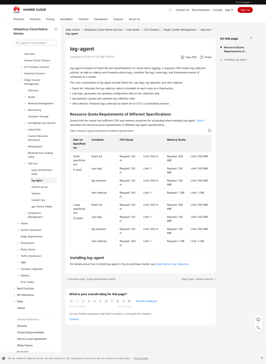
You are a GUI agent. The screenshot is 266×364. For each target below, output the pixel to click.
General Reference (28, 319)
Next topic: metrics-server (197, 279)
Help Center (73, 29)
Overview (29, 53)
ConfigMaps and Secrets (42, 122)
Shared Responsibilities (30, 332)
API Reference (25, 294)
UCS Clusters (151, 29)
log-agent (37, 180)
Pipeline (25, 275)
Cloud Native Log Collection (172, 263)
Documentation (201, 9)
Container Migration (32, 268)
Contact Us (182, 9)
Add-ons (33, 163)
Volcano (35, 193)
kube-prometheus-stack (42, 171)
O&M (23, 262)
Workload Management (41, 103)
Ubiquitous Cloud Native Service (103, 29)
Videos (21, 307)
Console (217, 9)
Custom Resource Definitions (38, 137)
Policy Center (28, 249)
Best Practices (25, 288)
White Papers (25, 345)
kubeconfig (34, 129)
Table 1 (200, 120)
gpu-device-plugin (41, 206)
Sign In (229, 9)
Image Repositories (31, 236)
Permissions (27, 242)
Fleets (24, 223)
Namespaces (35, 146)
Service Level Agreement (32, 338)
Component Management (35, 214)
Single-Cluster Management (32, 81)
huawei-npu (38, 199)
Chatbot (74, 319)
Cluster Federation (31, 229)
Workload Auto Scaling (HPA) (40, 154)
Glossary (22, 325)
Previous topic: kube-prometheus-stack (92, 279)
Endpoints (23, 351)
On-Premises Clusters (36, 66)
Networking (34, 109)
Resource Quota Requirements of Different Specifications (234, 49)
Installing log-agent (235, 59)
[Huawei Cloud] (29, 9)
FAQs (20, 301)
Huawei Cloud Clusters (37, 60)
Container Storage (38, 116)
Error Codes (27, 282)
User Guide (133, 29)
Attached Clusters (34, 73)
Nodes (31, 96)
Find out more (141, 358)
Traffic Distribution (31, 255)
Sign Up (245, 9)
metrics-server (39, 186)
